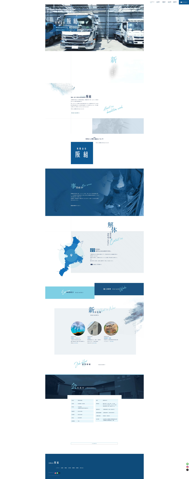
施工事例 (170, 2)
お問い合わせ (184, 2)
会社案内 (158, 2)
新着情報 (176, 2)
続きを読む (112, 341)
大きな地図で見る (94, 443)
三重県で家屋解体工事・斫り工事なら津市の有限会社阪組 (94, 48)
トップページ (152, 2)
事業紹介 (164, 2)
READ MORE (75, 113)
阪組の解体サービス (76, 205)
